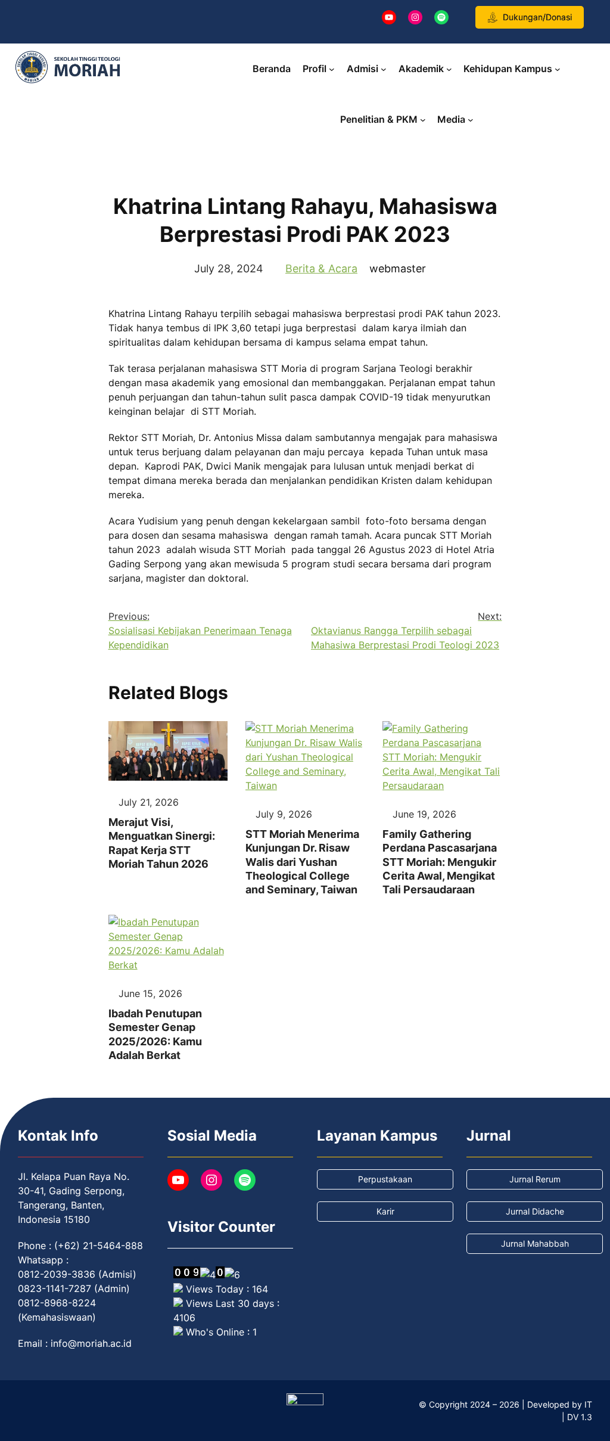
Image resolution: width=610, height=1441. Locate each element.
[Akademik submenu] (449, 69)
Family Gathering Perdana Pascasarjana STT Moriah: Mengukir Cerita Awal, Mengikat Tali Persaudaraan (439, 862)
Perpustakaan (385, 1179)
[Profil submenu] (332, 69)
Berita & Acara (321, 268)
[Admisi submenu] (384, 69)
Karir (385, 1211)
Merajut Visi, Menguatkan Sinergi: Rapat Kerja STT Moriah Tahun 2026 (161, 843)
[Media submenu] (471, 120)
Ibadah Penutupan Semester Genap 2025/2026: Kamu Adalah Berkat (155, 1034)
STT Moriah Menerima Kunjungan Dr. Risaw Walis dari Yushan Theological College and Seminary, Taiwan (302, 862)
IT (588, 1404)
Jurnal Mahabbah (535, 1243)
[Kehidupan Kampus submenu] (558, 69)
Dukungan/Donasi (537, 17)
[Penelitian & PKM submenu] (423, 120)
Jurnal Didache (535, 1211)
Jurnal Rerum (535, 1179)
